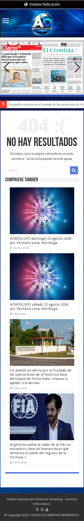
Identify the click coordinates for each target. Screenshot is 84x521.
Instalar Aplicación (44, 4)
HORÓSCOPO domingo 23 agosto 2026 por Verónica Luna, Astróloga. (40, 240)
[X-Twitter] (37, 509)
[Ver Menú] (5, 21)
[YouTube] (47, 509)
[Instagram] (42, 509)
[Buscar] (74, 170)
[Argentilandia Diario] (42, 23)
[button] (77, 67)
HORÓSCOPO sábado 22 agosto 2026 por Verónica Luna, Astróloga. (39, 306)
